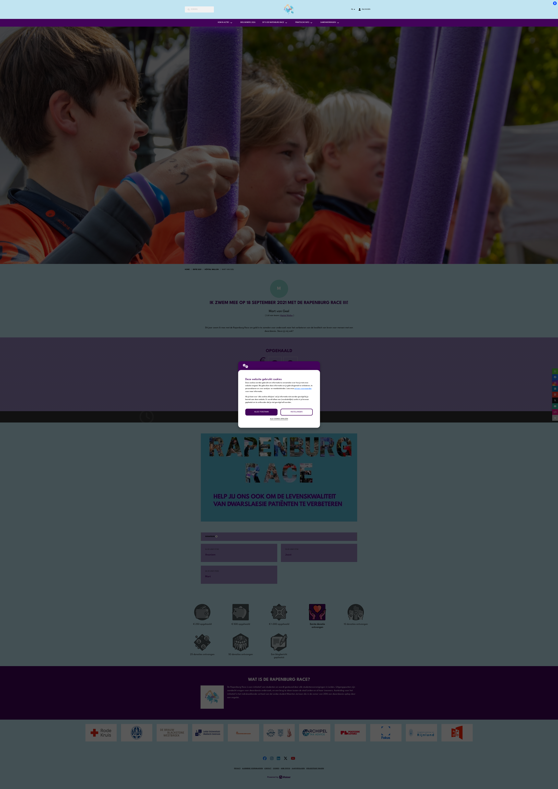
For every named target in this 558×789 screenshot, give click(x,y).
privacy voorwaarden (303, 388)
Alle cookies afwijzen (279, 419)
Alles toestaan (261, 412)
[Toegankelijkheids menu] (555, 3)
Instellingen (297, 412)
